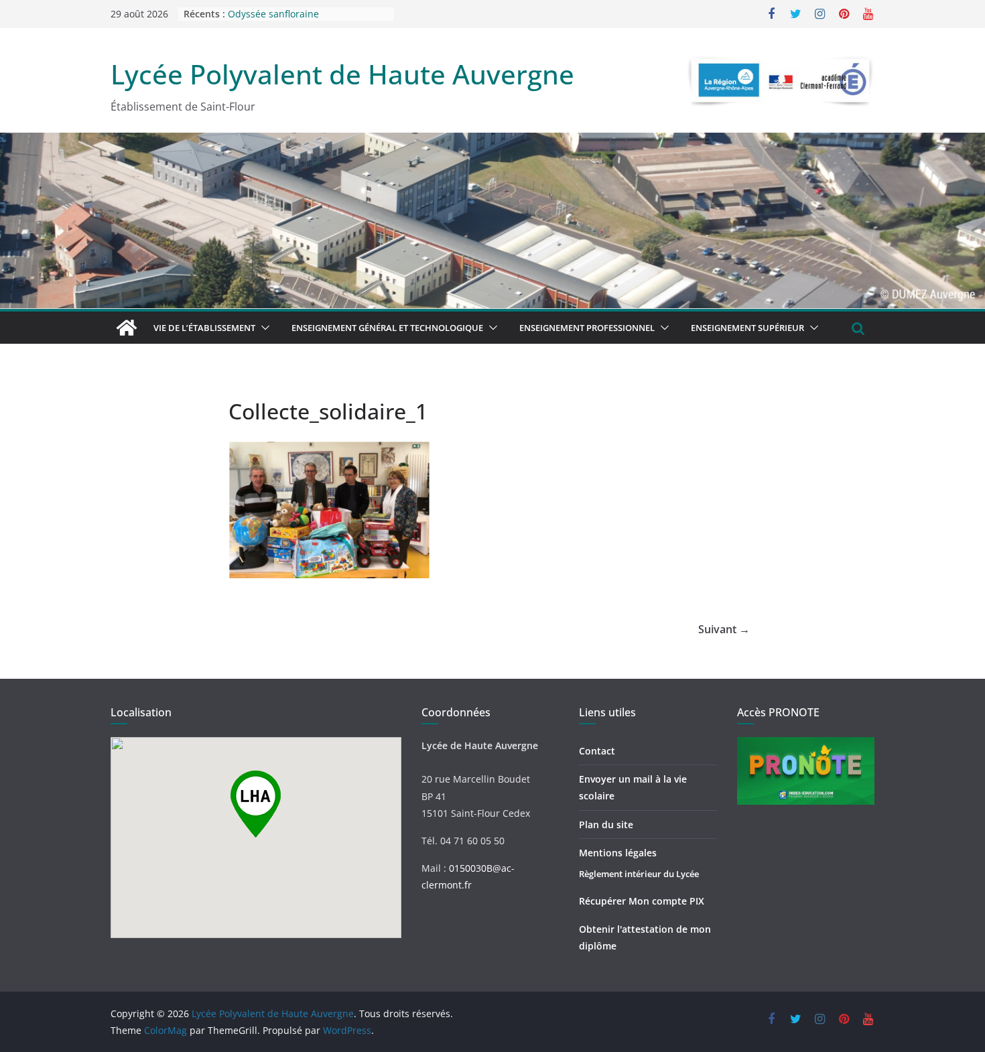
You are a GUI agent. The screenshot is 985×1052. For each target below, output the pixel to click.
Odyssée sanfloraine (273, 15)
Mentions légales (618, 852)
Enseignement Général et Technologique (387, 328)
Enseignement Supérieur (747, 328)
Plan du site (606, 824)
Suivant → (724, 629)
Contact (597, 750)
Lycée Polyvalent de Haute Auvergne (342, 74)
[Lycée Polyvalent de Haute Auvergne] (127, 328)
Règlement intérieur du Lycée (639, 874)
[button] (262, 327)
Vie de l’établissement (204, 328)
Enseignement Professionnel (587, 328)
